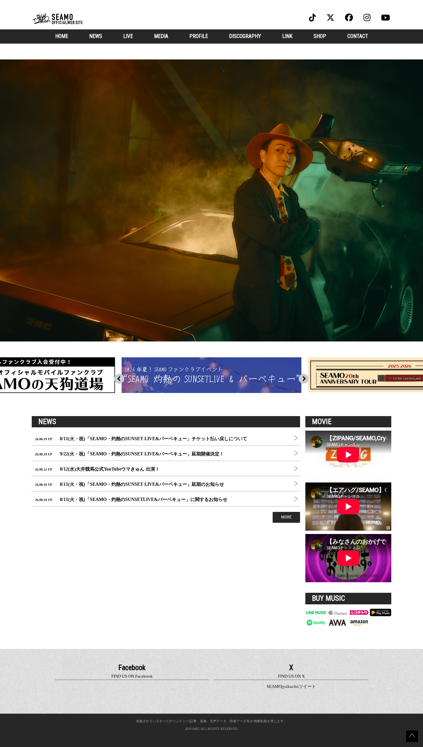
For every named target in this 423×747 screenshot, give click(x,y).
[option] (211, 200)
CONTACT (357, 36)
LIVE (128, 36)
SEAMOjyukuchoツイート (291, 686)
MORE (286, 517)
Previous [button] (119, 379)
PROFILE (198, 36)
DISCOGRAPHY (245, 36)
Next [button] (304, 379)
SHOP (320, 36)
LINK (287, 36)
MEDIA (161, 36)
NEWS (95, 36)
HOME (61, 36)
